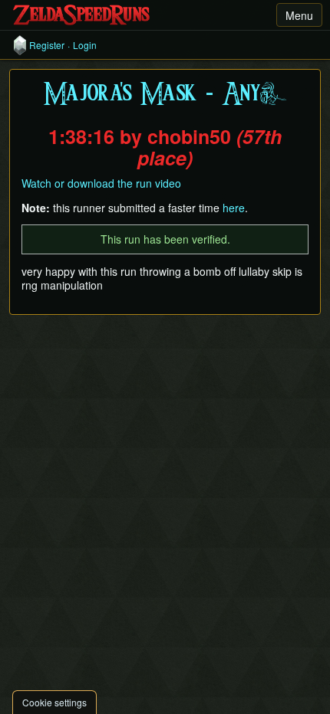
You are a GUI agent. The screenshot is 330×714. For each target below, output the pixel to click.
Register (46, 45)
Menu (299, 15)
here (234, 207)
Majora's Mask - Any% (165, 94)
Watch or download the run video (101, 183)
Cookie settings (54, 702)
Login (85, 45)
